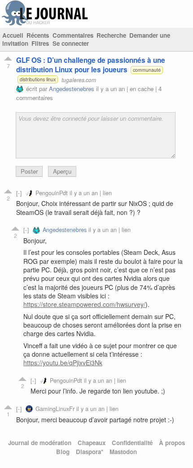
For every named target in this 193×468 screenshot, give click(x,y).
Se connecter (71, 43)
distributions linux (38, 79)
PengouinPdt (51, 192)
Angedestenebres (71, 88)
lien (107, 192)
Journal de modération (39, 442)
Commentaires (73, 35)
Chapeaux (91, 442)
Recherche (111, 35)
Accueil (12, 35)
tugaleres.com (78, 79)
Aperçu (62, 171)
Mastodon (123, 451)
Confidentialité (132, 442)
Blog (63, 451)
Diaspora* (89, 451)
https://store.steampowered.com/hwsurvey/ (84, 304)
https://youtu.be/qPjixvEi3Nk (62, 362)
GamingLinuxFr (55, 408)
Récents (37, 35)
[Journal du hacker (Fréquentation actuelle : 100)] (45, 23)
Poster (29, 171)
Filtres (40, 43)
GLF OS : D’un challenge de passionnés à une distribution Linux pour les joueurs (90, 64)
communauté (147, 69)
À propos (172, 442)
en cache (142, 88)
